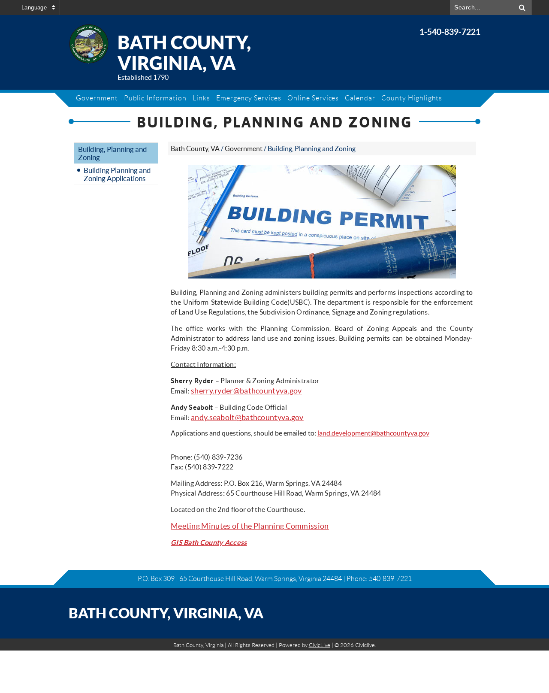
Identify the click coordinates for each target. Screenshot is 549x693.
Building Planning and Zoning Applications (117, 174)
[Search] (522, 7)
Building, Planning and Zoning (112, 153)
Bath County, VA (195, 148)
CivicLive (319, 645)
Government (243, 148)
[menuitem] (97, 98)
